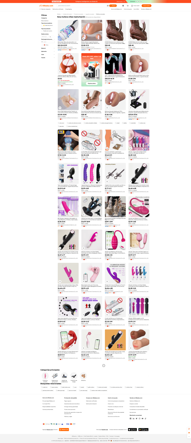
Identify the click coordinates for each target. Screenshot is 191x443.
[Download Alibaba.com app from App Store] (132, 429)
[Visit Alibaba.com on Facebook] (130, 418)
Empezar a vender (134, 403)
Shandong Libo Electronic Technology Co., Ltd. (91, 48)
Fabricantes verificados (91, 401)
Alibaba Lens (49, 429)
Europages (117, 436)
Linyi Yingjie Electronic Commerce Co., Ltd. (91, 158)
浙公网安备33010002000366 (120, 440)
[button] (108, 6)
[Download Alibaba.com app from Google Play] (143, 429)
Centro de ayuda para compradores (116, 401)
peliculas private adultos (48, 390)
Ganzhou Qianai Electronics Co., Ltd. (113, 81)
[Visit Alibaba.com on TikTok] (145, 418)
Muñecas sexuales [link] (100, 14)
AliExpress (74, 436)
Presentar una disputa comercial (115, 406)
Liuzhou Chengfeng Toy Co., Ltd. (135, 48)
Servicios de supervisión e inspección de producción (73, 413)
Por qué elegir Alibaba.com (49, 401)
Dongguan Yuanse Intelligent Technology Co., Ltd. (68, 117)
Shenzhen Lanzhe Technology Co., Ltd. (137, 117)
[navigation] (47, 190)
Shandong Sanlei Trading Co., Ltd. (112, 224)
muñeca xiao (142, 123)
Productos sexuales (78, 14)
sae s (75, 387)
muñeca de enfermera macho (74, 123)
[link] (189, 429)
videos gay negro (61, 390)
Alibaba (59, 14)
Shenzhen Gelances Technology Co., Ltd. (67, 48)
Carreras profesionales (48, 409)
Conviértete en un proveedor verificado (139, 409)
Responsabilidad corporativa (49, 406)
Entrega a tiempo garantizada (71, 406)
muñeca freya (129, 387)
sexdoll (82, 387)
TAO (107, 436)
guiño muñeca (91, 387)
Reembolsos (111, 409)
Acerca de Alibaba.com (48, 397)
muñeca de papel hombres (106, 123)
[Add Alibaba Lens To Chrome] (64, 429)
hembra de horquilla (102, 387)
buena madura (55, 387)
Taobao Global (101, 436)
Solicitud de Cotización (91, 403)
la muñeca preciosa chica (116, 387)
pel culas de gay (84, 390)
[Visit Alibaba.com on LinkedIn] (133, 418)
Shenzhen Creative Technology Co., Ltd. (137, 359)
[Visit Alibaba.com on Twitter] (136, 418)
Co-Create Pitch (46, 403)
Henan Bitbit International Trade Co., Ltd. (67, 224)
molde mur (45, 387)
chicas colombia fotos (72, 126)
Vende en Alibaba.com (135, 401)
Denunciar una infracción (114, 416)
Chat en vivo (111, 403)
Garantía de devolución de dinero (72, 403)
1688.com (80, 436)
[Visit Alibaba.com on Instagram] (139, 418)
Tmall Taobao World (88, 436)
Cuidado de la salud (67, 14)
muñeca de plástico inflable (91, 123)
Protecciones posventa (69, 409)
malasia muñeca (140, 387)
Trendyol (111, 436)
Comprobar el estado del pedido (137, 406)
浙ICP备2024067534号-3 (133, 440)
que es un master (72, 390)
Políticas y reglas (68, 416)
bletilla (125, 123)
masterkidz (133, 123)
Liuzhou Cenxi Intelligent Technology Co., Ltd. (115, 48)
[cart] (128, 5)
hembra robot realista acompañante (99, 390)
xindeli (118, 123)
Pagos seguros (67, 401)
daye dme (62, 126)
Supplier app (105, 429)
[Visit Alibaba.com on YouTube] (142, 418)
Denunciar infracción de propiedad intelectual (116, 413)
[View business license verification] (109, 441)
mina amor (62, 123)
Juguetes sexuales (89, 14)
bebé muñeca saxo (66, 387)
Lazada (95, 436)
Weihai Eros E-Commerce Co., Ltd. (66, 84)
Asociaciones (133, 412)
